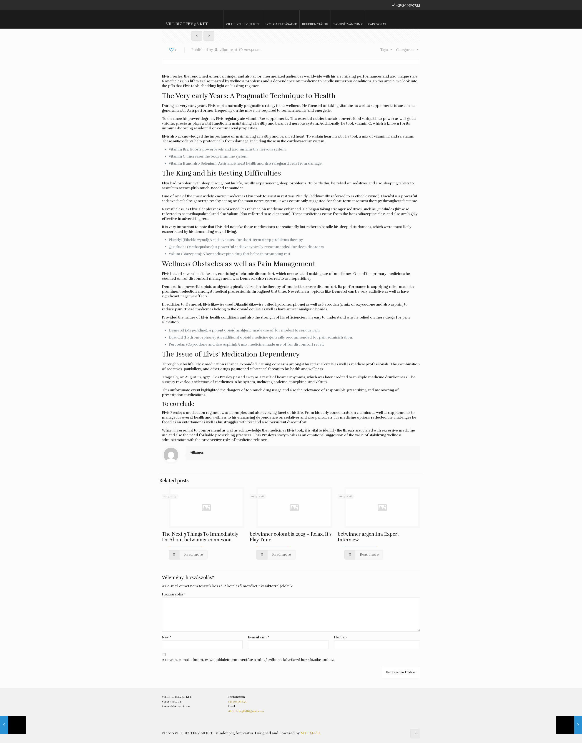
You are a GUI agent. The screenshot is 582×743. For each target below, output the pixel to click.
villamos (226, 50)
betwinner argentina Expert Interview (368, 537)
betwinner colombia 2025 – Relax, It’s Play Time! (290, 537)
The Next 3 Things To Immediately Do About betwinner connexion (200, 537)
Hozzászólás (174, 594)
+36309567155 (408, 5)
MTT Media (310, 733)
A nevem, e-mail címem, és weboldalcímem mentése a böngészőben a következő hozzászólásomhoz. (248, 660)
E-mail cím (258, 637)
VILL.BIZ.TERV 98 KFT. (187, 23)
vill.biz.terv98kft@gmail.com (246, 711)
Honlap (340, 637)
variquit (368, 118)
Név (166, 637)
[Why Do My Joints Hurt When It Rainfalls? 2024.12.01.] (569, 725)
